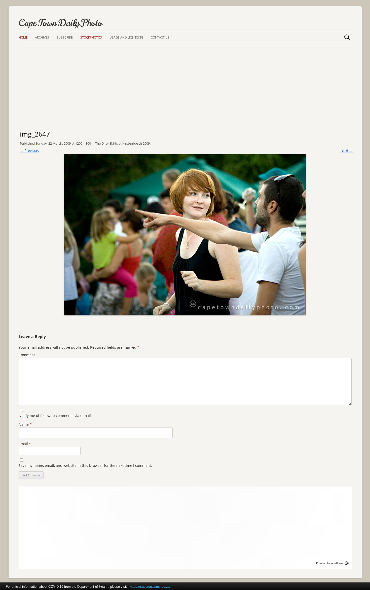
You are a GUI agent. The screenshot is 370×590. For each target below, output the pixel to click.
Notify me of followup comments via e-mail (55, 415)
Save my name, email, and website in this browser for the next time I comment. (85, 465)
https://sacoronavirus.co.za (150, 586)
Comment (27, 354)
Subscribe (65, 37)
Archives (42, 37)
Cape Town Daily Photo (60, 23)
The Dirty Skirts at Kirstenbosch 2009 (122, 143)
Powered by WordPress (329, 563)
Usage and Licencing (126, 37)
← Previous (29, 150)
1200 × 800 (83, 143)
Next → (347, 150)
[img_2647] (185, 234)
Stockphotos (91, 37)
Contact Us (160, 37)
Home (23, 37)
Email (25, 443)
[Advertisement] (185, 81)
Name (25, 424)
